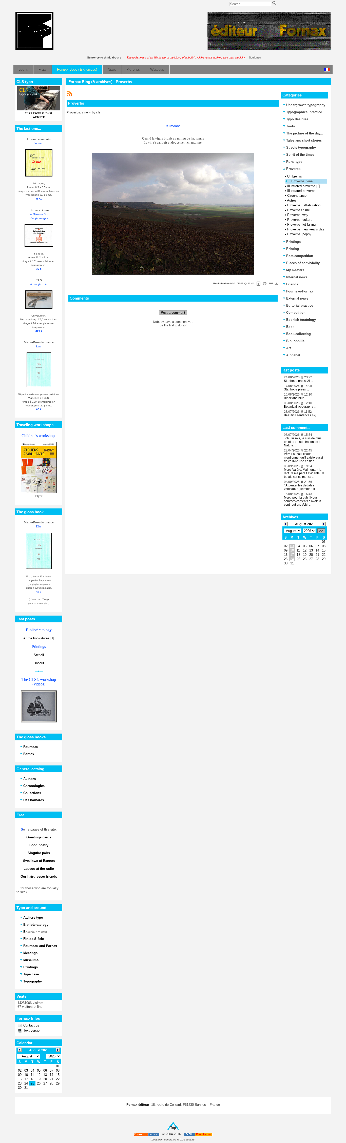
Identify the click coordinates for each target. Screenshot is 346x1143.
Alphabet (293, 355)
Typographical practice (304, 112)
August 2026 (304, 524)
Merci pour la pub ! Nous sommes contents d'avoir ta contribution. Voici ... (302, 501)
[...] (269, 48)
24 (292, 559)
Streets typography (301, 147)
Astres (292, 200)
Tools (290, 126)
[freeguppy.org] (147, 1134)
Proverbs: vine (302, 181)
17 (292, 555)
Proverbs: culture (299, 220)
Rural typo (294, 162)
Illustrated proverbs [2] (303, 186)
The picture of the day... (304, 133)
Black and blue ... (295, 398)
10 (292, 550)
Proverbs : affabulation (303, 205)
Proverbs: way (297, 215)
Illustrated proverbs (301, 191)
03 (292, 546)
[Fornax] (34, 48)
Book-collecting (298, 334)
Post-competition (299, 256)
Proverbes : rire (298, 210)
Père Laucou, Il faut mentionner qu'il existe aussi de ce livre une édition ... (303, 457)
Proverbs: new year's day (305, 229)
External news (297, 298)
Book (290, 327)
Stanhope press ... (296, 389)
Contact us (30, 1025)
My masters (295, 270)
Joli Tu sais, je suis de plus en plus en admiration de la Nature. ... (302, 442)
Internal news (296, 277)
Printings (293, 242)
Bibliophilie (295, 341)
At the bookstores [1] (38, 638)
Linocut (38, 663)
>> (321, 531)
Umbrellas (294, 176)
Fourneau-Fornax (299, 291)
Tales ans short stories (304, 140)
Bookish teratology (301, 320)
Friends (292, 284)
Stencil (39, 655)
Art (288, 348)
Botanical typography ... (300, 406)
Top (173, 1128)
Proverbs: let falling (301, 224)
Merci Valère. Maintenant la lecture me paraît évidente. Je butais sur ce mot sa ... (304, 473)
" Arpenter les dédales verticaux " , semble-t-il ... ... (302, 487)
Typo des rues (297, 119)
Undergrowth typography (305, 105)
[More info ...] (198, 1134)
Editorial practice (299, 305)
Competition (295, 312)
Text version (31, 1030)
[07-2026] (286, 524)
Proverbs (292, 169)
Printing (292, 249)
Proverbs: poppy (299, 234)
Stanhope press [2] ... (298, 381)
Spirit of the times (300, 154)
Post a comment (173, 312)
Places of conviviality (303, 263)
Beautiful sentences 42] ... (301, 415)
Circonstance (296, 196)
